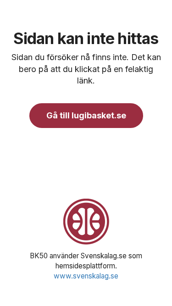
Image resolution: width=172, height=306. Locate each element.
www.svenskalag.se (86, 276)
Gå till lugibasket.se (86, 115)
